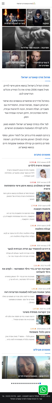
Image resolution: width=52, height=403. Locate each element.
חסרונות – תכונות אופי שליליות (35, 48)
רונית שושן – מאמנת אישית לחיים (33, 376)
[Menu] (3, 4)
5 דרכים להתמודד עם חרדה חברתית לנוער (29, 249)
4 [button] (34, 383)
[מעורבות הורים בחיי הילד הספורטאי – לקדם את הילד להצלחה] (43, 280)
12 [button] (17, 383)
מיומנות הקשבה (42, 209)
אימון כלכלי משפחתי (39, 332)
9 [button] (23, 383)
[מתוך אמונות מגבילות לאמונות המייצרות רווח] (43, 300)
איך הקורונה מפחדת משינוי (36, 312)
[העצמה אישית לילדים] (43, 173)
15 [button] (11, 383)
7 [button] (28, 383)
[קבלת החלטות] (43, 236)
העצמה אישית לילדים (39, 165)
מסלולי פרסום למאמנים (30, 396)
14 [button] (13, 383)
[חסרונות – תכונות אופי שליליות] (26, 38)
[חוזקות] (38, 17)
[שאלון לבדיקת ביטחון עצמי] (14, 59)
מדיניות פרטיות (11, 396)
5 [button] (32, 383)
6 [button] (30, 383)
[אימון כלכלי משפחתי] (43, 339)
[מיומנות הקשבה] (43, 216)
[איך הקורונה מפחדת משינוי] (43, 319)
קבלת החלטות (42, 229)
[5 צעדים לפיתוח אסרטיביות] (38, 59)
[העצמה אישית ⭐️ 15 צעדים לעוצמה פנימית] (14, 17)
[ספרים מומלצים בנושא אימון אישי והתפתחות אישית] (43, 196)
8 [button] (26, 383)
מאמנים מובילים (41, 350)
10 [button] (21, 383)
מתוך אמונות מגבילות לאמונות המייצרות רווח (27, 292)
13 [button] (15, 383)
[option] (26, 38)
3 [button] (36, 383)
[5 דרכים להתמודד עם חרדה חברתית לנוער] (43, 256)
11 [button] (19, 383)
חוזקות (46, 23)
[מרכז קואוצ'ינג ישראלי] (26, 3)
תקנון (19, 396)
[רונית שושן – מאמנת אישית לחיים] (26, 367)
